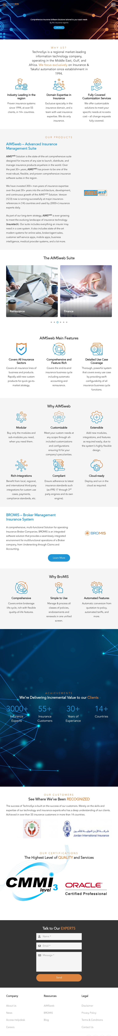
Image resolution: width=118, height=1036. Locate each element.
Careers (10, 1027)
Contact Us (87, 1027)
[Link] (10, 5)
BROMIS (48, 1013)
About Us (11, 1006)
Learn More (59, 27)
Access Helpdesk (15, 1020)
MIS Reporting (73, 311)
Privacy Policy (89, 1013)
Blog (46, 1020)
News (9, 1013)
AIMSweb (49, 1006)
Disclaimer (87, 1006)
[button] (51, 322)
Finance (14, 311)
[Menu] (113, 4)
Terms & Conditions (92, 1020)
